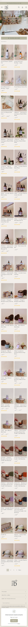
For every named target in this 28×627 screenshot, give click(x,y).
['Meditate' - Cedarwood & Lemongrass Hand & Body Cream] (7, 551)
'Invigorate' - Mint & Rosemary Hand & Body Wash (20, 141)
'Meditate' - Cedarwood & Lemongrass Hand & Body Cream (7, 561)
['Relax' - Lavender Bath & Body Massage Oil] (20, 210)
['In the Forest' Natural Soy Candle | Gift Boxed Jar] (20, 448)
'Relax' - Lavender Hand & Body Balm (7, 326)
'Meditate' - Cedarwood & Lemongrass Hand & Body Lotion (7, 141)
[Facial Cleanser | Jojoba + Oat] (7, 52)
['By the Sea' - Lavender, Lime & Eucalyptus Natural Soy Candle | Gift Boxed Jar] (20, 499)
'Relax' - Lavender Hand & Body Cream (20, 560)
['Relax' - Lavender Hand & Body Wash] (20, 157)
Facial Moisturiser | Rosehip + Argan (5, 87)
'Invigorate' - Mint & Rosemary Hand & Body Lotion (6, 168)
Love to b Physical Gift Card (6, 113)
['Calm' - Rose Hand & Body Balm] (20, 316)
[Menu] (2, 7)
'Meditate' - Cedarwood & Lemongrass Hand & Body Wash (20, 114)
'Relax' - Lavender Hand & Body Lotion (7, 194)
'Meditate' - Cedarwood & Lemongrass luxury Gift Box (7, 274)
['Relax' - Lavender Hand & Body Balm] (7, 316)
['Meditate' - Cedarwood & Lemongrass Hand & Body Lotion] (7, 130)
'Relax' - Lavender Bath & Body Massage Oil (20, 219)
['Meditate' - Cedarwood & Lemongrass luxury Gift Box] (7, 264)
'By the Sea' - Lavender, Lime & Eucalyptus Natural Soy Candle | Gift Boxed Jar (20, 510)
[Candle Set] (7, 526)
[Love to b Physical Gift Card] (7, 103)
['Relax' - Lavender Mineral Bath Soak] (7, 396)
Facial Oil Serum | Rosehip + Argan (18, 62)
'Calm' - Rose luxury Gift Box (20, 246)
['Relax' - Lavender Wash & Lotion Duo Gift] (20, 184)
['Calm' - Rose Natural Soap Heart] (7, 369)
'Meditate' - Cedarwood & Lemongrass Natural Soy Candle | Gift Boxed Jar (7, 484)
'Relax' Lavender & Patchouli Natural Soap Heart (19, 352)
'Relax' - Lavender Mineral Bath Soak (5, 405)
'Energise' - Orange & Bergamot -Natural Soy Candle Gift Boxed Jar (6, 459)
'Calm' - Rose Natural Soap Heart (6, 378)
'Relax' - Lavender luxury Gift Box (20, 273)
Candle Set (3, 534)
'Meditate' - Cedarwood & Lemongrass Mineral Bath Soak (20, 406)
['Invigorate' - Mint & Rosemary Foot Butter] (7, 342)
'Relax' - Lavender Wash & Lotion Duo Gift (20, 194)
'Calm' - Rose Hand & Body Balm (19, 326)
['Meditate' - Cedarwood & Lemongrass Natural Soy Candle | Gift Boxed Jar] (7, 474)
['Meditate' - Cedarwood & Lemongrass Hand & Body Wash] (20, 103)
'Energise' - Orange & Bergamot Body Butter (19, 300)
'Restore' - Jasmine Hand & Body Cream (20, 535)
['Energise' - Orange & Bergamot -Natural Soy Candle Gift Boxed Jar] (7, 448)
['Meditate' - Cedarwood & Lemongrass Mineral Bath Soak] (20, 396)
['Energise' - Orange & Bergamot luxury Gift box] (7, 291)
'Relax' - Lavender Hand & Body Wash (20, 167)
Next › (20, 570)
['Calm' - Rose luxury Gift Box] (20, 237)
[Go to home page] (6, 7)
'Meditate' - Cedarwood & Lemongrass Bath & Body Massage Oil (7, 247)
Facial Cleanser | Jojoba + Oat (7, 62)
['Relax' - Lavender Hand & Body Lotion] (7, 184)
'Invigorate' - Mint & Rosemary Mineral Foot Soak (19, 379)
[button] (19, 7)
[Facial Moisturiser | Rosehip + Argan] (7, 78)
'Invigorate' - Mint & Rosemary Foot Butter (6, 351)
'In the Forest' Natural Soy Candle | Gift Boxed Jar (20, 458)
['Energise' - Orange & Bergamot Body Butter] (20, 291)
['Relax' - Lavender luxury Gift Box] (20, 264)
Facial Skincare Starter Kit (20, 87)
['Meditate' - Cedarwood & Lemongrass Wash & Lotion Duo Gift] (7, 210)
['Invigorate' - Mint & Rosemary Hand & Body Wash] (20, 130)
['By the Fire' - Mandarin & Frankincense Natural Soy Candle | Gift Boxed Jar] (20, 474)
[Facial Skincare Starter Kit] (20, 78)
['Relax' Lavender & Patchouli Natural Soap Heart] (20, 342)
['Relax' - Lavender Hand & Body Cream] (20, 551)
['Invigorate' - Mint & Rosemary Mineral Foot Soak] (20, 369)
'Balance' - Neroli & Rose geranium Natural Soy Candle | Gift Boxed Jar (20, 432)
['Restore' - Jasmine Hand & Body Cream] (20, 526)
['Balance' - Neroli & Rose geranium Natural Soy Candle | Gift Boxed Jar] (20, 421)
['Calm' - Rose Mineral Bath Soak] (7, 421)
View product (11, 109)
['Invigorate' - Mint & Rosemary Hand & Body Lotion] (7, 157)
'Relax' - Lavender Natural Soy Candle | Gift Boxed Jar (7, 509)
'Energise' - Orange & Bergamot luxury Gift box (7, 300)
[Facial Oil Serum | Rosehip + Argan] (20, 52)
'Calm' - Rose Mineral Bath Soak (6, 431)
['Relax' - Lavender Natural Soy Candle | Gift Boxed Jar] (7, 499)
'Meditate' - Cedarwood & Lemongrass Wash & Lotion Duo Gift (7, 220)
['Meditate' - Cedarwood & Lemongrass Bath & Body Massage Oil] (7, 237)
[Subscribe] (26, 603)
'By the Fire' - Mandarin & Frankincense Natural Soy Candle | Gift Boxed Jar (20, 484)
